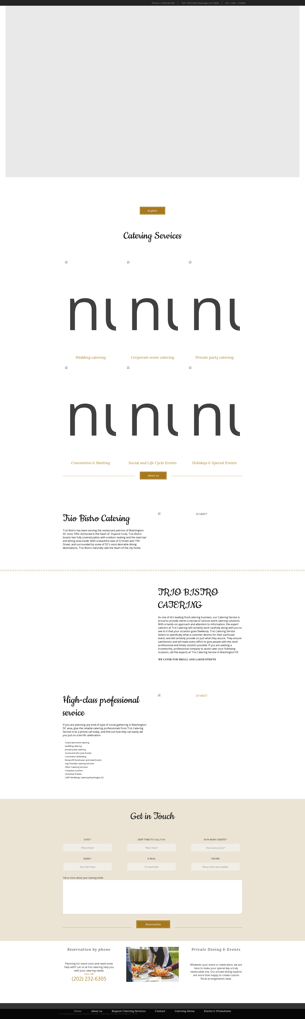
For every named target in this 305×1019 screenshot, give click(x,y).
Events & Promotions (217, 1011)
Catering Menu (185, 1011)
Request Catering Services (129, 1011)
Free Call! (89, 973)
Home (78, 1011)
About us (96, 1011)
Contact (160, 1011)
